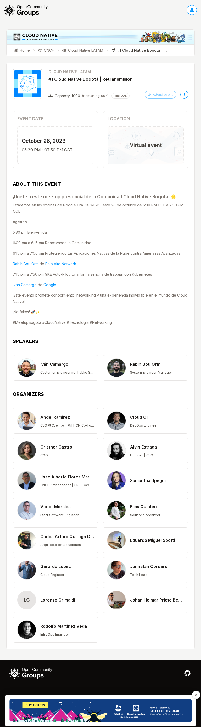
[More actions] (184, 95)
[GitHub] (187, 673)
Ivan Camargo (25, 284)
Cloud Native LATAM (69, 71)
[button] (55, 368)
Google (49, 284)
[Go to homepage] (28, 10)
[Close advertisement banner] (196, 695)
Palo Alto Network (60, 263)
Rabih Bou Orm (25, 263)
